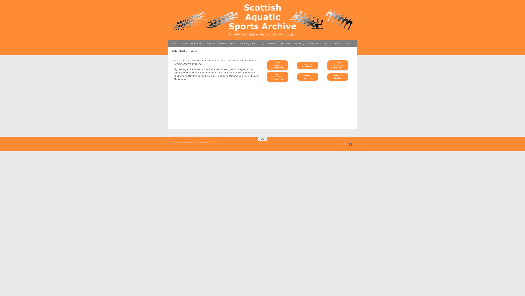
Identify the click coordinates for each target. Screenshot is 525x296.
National (211, 43)
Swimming (299, 43)
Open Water (285, 43)
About (175, 43)
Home (184, 43)
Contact (346, 43)
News (336, 43)
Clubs (232, 43)
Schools (326, 43)
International (197, 43)
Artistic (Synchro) (247, 43)
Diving (261, 43)
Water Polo (313, 43)
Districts (222, 43)
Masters (272, 43)
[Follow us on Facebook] (351, 144)
